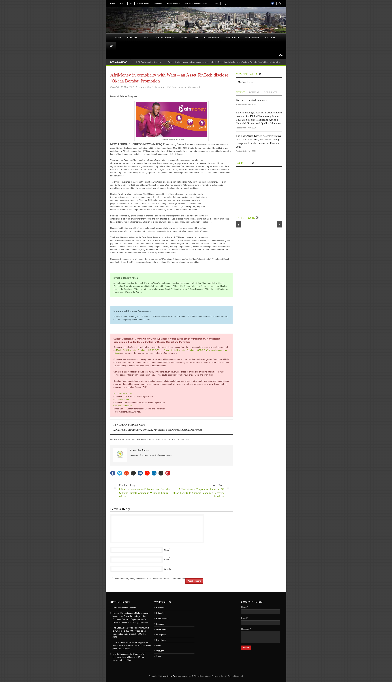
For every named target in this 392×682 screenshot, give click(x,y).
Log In (225, 3)
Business (132, 37)
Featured (160, 623)
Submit (246, 648)
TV (131, 3)
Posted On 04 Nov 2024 (246, 104)
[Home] (109, 35)
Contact (215, 3)
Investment (252, 37)
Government (211, 37)
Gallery (270, 37)
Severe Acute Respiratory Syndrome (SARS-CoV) (186, 350)
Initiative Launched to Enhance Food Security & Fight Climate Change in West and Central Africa (144, 493)
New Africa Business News (196, 3)
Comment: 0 (194, 87)
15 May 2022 (127, 87)
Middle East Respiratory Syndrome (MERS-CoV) (137, 350)
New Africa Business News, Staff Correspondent (163, 87)
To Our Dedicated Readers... (252, 99)
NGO (111, 46)
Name (166, 549)
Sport (184, 37)
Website (167, 568)
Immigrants (232, 37)
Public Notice (173, 3)
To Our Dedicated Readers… (150, 62)
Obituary (160, 650)
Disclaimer (158, 3)
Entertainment (165, 37)
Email (166, 559)
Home (112, 3)
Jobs (195, 37)
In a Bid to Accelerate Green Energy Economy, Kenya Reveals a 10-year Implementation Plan (129, 656)
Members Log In (245, 82)
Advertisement (143, 3)
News (118, 37)
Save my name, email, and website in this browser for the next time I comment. (150, 578)
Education (160, 612)
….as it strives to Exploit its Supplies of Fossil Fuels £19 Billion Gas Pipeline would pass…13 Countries (132, 645)
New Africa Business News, (175, 676)
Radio (122, 3)
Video (146, 37)
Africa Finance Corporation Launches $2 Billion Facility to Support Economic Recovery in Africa (198, 493)
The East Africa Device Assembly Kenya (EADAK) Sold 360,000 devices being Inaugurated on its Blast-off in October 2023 (131, 632)
